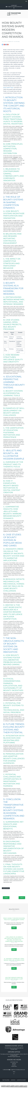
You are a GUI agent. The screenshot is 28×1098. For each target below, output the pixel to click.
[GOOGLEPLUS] (14, 7)
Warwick (14, 1063)
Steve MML (17, 41)
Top (13, 1071)
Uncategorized (6, 888)
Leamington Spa (14, 1062)
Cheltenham (14, 1066)
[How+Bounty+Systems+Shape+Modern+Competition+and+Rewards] (2, 45)
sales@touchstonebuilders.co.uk (14, 6)
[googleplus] (14, 1073)
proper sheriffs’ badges (8, 87)
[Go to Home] (14, 15)
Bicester (14, 1064)
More (13, 927)
